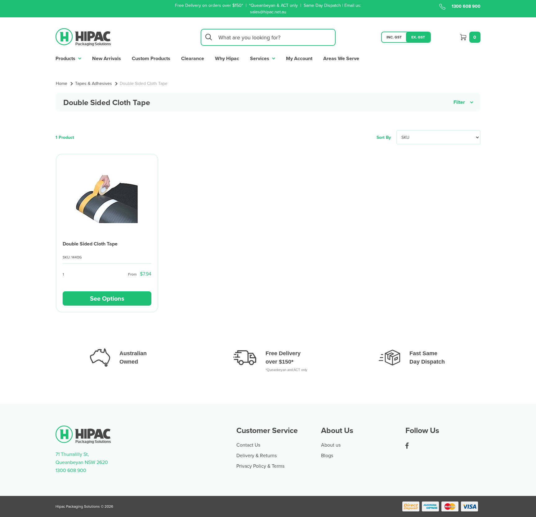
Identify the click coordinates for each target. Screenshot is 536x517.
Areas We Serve (341, 58)
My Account (299, 58)
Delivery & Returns (256, 455)
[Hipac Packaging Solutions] (84, 36)
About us (331, 444)
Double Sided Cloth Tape (90, 243)
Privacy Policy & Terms (260, 465)
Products (66, 58)
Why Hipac (227, 58)
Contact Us (248, 444)
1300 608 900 (466, 6)
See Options (107, 298)
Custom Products (151, 58)
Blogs (327, 455)
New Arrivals (106, 58)
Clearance (192, 58)
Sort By (384, 137)
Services (260, 58)
